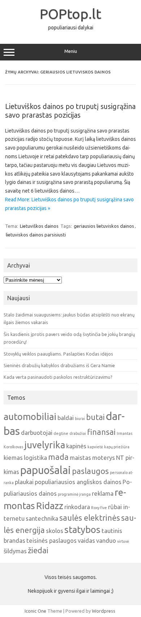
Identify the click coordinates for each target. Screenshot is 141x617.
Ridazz (49, 505)
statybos (82, 529)
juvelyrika (44, 445)
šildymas (15, 550)
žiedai (38, 550)
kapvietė (95, 447)
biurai (80, 418)
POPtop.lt (70, 13)
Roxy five (99, 507)
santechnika (42, 518)
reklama (103, 493)
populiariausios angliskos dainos (78, 481)
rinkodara (77, 506)
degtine (61, 433)
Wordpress (103, 610)
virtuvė (123, 541)
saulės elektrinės (89, 517)
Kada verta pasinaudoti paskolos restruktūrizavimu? (58, 376)
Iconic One (35, 610)
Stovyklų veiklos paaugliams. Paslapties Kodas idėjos (58, 353)
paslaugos (90, 471)
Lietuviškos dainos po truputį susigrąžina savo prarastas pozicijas (70, 110)
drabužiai (77, 433)
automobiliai (30, 416)
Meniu (70, 51)
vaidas (86, 540)
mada (58, 457)
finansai (101, 432)
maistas (80, 457)
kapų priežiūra (116, 447)
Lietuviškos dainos (39, 225)
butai (95, 417)
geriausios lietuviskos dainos (104, 225)
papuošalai (45, 470)
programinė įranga (74, 494)
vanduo (106, 540)
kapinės (76, 445)
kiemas (13, 457)
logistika (35, 457)
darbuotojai (36, 432)
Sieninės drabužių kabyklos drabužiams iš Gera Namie (59, 365)
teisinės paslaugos (51, 540)
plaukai (24, 481)
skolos (54, 530)
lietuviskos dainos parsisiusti (36, 234)
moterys (103, 457)
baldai (65, 417)
